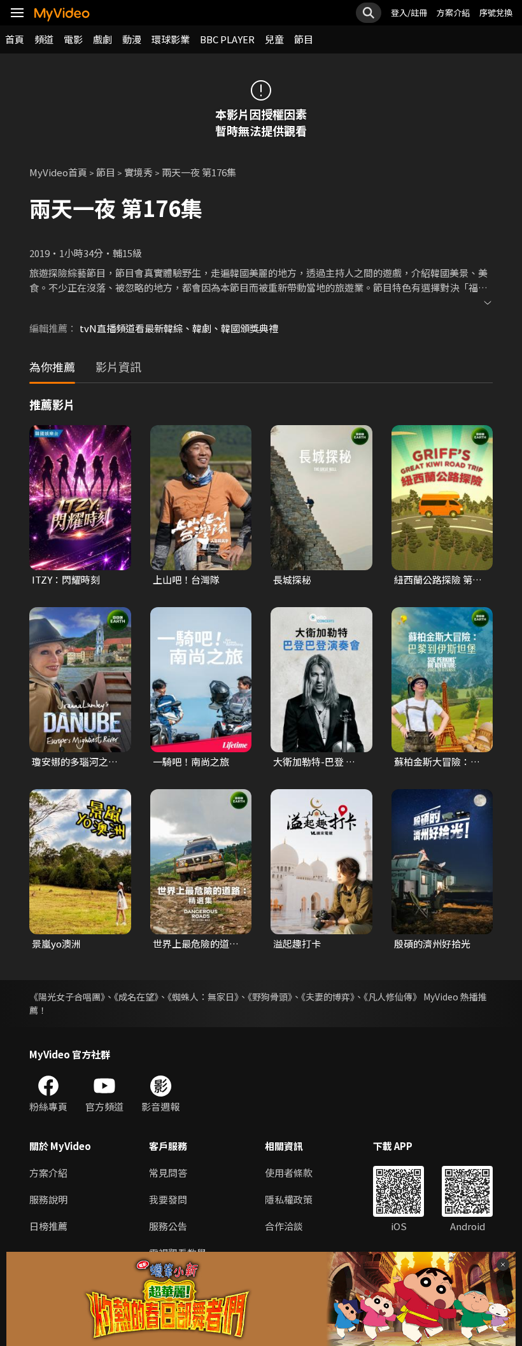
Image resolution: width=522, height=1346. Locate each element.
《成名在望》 (136, 996)
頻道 (43, 39)
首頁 (14, 39)
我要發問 (168, 1199)
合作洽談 (284, 1226)
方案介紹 (453, 12)
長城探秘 (292, 579)
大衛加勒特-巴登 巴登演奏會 (314, 762)
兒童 (274, 39)
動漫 (131, 39)
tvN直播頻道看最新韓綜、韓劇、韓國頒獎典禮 (179, 328)
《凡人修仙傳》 (392, 996)
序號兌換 (495, 12)
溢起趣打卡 (297, 943)
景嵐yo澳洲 (56, 943)
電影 (73, 39)
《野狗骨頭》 (270, 996)
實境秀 (138, 172)
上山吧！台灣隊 (186, 579)
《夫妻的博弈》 (328, 996)
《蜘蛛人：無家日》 (203, 996)
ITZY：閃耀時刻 (66, 579)
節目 (303, 39)
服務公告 (168, 1226)
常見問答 (168, 1172)
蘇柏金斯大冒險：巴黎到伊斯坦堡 (437, 762)
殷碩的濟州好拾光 (432, 943)
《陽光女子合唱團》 (67, 996)
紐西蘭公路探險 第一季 (438, 580)
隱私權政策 (289, 1199)
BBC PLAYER (227, 39)
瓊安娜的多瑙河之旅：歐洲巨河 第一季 (76, 762)
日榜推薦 (48, 1226)
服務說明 (48, 1199)
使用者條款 (289, 1172)
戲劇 (102, 39)
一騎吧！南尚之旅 (191, 761)
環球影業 (171, 39)
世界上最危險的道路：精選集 (191, 944)
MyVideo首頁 (58, 172)
